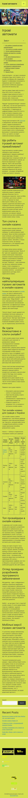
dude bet (22, 120)
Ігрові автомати (9, 4)
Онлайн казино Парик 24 (10, 720)
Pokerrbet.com (5, 451)
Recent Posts (9, 72)
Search (4, 700)
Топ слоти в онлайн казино (14, 49)
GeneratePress (14, 795)
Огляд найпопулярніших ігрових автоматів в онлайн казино (12, 53)
